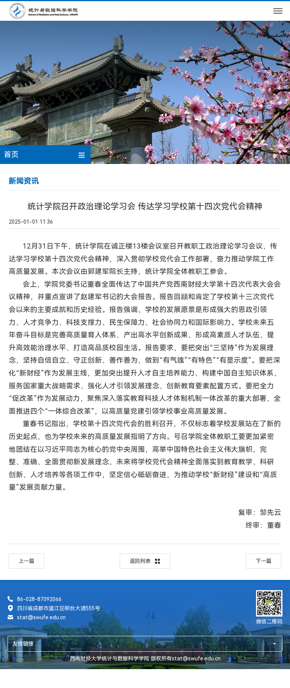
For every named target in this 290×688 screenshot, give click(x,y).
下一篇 (263, 561)
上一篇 (26, 561)
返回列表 (140, 561)
